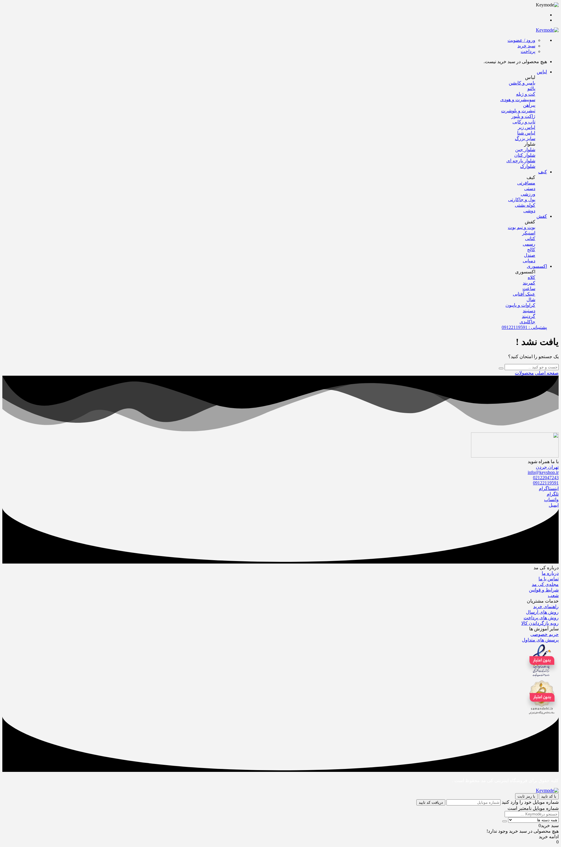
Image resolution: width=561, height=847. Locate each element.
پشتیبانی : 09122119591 (524, 327)
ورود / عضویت (521, 40)
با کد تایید (548, 796)
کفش (541, 216)
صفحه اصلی (547, 372)
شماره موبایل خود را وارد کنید (530, 802)
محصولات (524, 372)
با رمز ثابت (526, 796)
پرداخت (528, 51)
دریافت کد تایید (431, 802)
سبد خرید (526, 45)
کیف (542, 171)
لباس (542, 71)
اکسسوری (537, 266)
